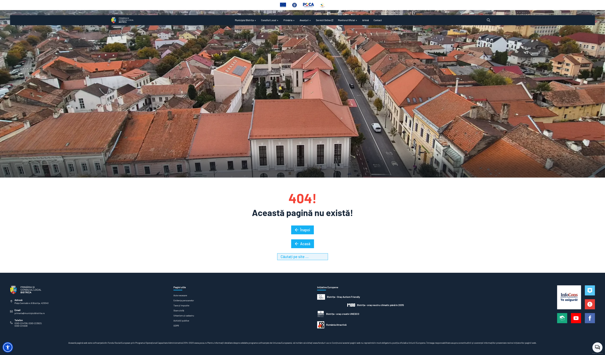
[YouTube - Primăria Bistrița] (576, 318)
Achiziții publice (181, 320)
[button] (7, 347)
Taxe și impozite (181, 305)
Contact (378, 20)
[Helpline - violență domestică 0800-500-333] (562, 318)
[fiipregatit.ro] (590, 304)
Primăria (287, 20)
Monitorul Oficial (346, 20)
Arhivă (365, 20)
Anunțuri (304, 20)
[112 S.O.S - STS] (590, 290)
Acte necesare (180, 295)
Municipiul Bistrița (244, 20)
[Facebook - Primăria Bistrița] (590, 318)
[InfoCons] (569, 297)
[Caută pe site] (488, 20)
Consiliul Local (268, 20)
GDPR (176, 325)
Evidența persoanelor (183, 300)
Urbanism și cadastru (183, 315)
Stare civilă (178, 310)
